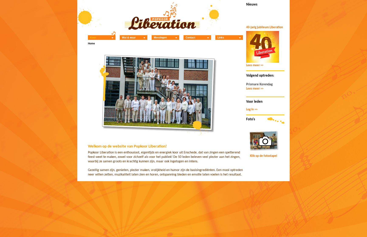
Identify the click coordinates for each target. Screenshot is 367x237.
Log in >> (251, 109)
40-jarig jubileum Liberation (264, 27)
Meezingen (160, 37)
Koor (93, 37)
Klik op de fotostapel (263, 156)
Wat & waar (129, 37)
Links (220, 37)
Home (91, 43)
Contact (190, 37)
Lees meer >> (254, 65)
